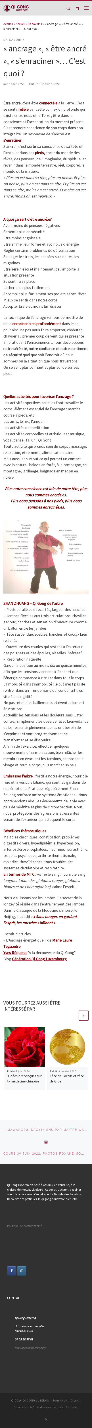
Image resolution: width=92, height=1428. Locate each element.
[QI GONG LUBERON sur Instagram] (21, 1271)
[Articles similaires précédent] (73, 1016)
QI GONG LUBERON (36, 1400)
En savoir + (35, 24)
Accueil (8, 24)
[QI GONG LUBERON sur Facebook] (11, 1271)
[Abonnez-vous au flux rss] (46, 1419)
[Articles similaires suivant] (84, 1016)
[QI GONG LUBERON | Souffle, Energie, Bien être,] (16, 7)
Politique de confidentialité (24, 1226)
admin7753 (17, 84)
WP (32, 1407)
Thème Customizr (68, 1407)
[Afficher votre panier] (77, 8)
